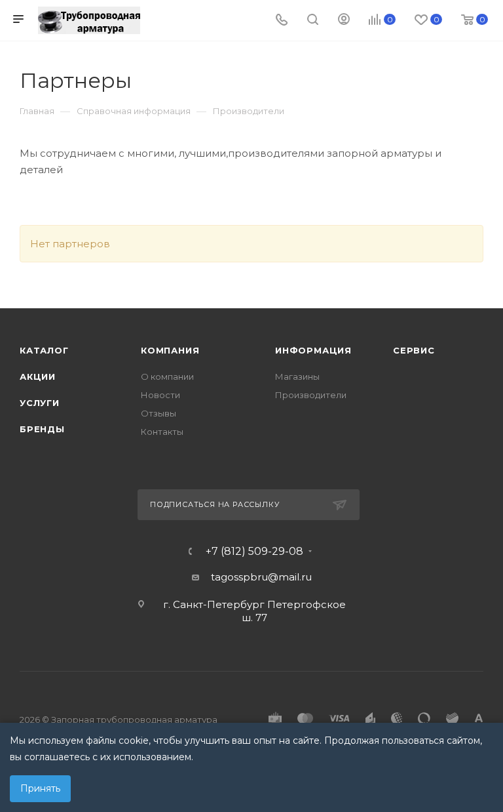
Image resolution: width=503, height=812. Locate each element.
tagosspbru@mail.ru (261, 577)
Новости (160, 395)
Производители (310, 395)
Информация (313, 350)
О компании (167, 376)
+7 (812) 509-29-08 (254, 551)
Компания (170, 350)
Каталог (44, 350)
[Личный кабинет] (344, 20)
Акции (38, 376)
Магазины (297, 376)
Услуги (40, 402)
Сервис (414, 350)
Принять (40, 788)
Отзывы (158, 413)
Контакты (162, 431)
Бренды (42, 429)
